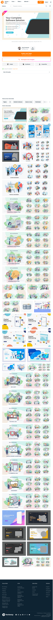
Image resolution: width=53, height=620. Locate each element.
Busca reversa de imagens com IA (6, 600)
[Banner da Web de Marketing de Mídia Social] (39, 354)
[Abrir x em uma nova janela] (27, 614)
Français (47, 594)
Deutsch (47, 592)
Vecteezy (4, 588)
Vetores (6, 1)
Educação (4, 594)
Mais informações (7, 71)
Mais (6, 3)
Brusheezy (4, 586)
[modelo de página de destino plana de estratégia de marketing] (42, 306)
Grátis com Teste (26, 54)
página (5, 101)
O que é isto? (15, 68)
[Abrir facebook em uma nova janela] (16, 614)
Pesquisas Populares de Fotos (20, 600)
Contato (33, 589)
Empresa (4, 592)
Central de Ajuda (34, 586)
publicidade (38, 101)
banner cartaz (28, 101)
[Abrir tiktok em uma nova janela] (25, 614)
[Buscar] (46, 6)
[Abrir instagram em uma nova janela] (18, 614)
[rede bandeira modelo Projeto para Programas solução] (14, 114)
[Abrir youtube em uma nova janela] (29, 614)
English (46, 586)
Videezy (4, 590)
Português (47, 590)
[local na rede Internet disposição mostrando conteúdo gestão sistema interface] (27, 306)
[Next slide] (47, 101)
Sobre (33, 591)
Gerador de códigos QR (4, 606)
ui (10, 101)
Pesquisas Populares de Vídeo (20, 604)
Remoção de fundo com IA (5, 603)
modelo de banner (18, 101)
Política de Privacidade (45, 615)
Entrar (46, 2)
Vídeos (19, 1)
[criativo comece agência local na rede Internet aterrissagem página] (10, 156)
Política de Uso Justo (44, 615)
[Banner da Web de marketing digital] (14, 354)
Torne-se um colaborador (34, 594)
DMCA (18, 589)
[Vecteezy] (2, 2)
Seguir (32, 49)
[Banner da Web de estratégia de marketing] (8, 367)
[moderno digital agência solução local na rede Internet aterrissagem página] (10, 145)
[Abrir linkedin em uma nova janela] (20, 614)
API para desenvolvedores (6, 596)
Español (47, 588)
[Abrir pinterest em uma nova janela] (22, 614)
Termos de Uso (36, 615)
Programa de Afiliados (20, 592)
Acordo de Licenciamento (20, 586)
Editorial (26, 1)
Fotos (13, 1)
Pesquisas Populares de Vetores (20, 595)
